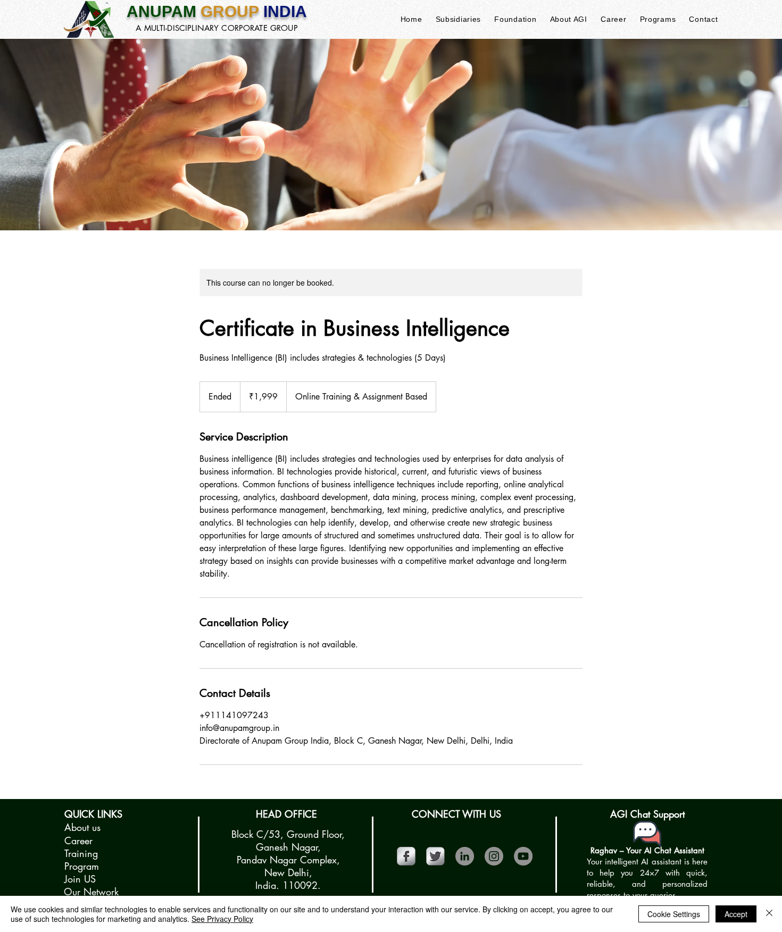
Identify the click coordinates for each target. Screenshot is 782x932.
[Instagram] (494, 856)
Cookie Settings (673, 914)
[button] (458, 19)
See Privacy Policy (222, 918)
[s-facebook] (406, 856)
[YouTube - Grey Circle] (523, 856)
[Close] (769, 913)
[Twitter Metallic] (435, 856)
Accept (736, 914)
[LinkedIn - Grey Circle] (464, 856)
